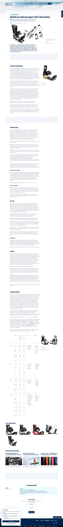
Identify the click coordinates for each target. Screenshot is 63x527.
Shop (45, 3)
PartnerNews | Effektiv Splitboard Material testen (13, 454)
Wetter (26, 3)
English (36, 0)
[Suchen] (55, 4)
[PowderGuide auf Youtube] (62, 15)
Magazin (36, 3)
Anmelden (31, 512)
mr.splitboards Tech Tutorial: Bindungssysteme (30, 454)
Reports (31, 3)
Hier (15, 107)
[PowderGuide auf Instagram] (62, 13)
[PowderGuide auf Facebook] (62, 11)
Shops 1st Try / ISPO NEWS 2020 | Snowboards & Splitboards (49, 454)
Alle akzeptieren (11, 521)
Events (40, 3)
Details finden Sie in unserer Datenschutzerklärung (10, 513)
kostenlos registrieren (31, 502)
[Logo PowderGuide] (9, 4)
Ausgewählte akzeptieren (11, 523)
